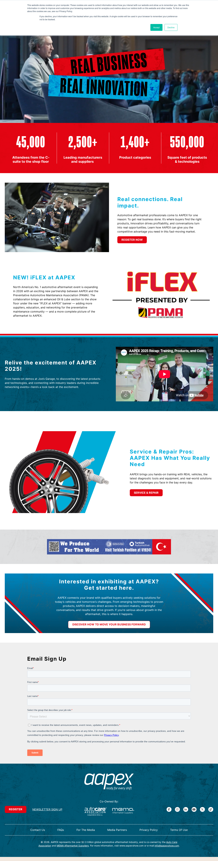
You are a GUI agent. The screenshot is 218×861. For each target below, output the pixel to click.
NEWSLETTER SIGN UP (47, 809)
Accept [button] (156, 27)
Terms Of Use (179, 830)
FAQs (60, 830)
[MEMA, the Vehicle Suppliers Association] (123, 811)
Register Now (132, 239)
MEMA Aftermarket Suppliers (73, 845)
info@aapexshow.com (167, 845)
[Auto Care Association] (95, 811)
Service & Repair (146, 492)
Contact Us (37, 830)
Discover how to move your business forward (109, 624)
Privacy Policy (148, 830)
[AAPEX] (109, 782)
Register (15, 809)
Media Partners (117, 830)
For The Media (85, 830)
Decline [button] (171, 27)
